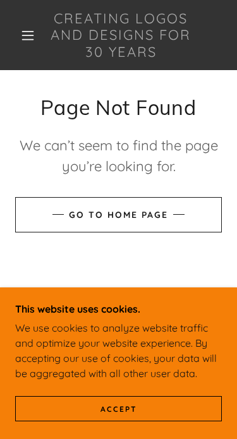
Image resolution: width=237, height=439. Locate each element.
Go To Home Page (118, 214)
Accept (118, 409)
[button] (27, 35)
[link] (120, 35)
